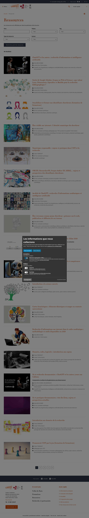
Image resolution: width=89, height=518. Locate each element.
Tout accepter (27, 250)
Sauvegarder (27, 279)
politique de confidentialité (54, 246)
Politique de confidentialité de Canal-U (37, 269)
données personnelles (44, 260)
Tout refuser (37, 250)
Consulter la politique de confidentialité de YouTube (40, 273)
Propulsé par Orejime (61, 279)
